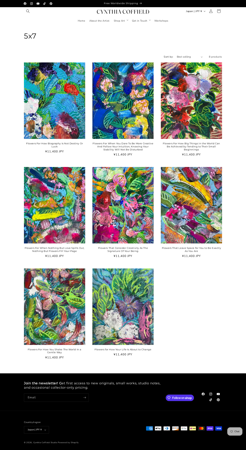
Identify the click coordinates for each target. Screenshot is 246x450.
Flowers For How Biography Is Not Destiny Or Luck (54, 145)
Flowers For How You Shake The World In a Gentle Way (54, 351)
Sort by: (168, 56)
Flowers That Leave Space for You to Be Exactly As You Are (191, 249)
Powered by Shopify (68, 442)
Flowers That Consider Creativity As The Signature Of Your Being (123, 249)
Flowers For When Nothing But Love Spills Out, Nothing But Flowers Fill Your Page (54, 249)
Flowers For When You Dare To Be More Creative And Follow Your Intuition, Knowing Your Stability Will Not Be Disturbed (123, 146)
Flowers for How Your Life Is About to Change (123, 349)
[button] (28, 11)
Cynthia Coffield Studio (45, 442)
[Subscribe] (85, 397)
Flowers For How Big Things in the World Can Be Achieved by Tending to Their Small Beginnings (191, 146)
